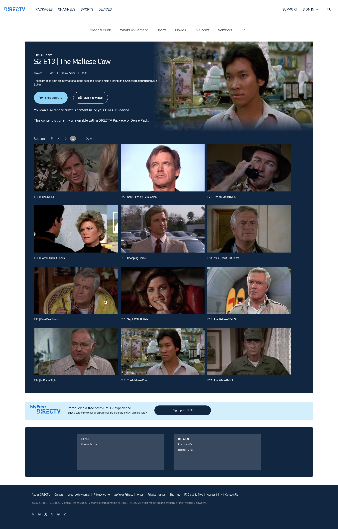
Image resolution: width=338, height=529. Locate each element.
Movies (180, 30)
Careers (58, 494)
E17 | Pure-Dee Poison (47, 319)
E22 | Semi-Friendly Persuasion (139, 197)
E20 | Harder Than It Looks (49, 258)
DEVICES (105, 9)
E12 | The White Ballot (220, 380)
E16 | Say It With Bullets (134, 319)
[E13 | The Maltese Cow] (163, 351)
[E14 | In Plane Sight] (76, 351)
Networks (225, 30)
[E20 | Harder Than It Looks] (76, 229)
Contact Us (231, 494)
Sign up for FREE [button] (182, 410)
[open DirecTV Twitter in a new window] (45, 514)
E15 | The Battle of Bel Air (222, 319)
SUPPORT (289, 9)
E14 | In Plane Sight (45, 380)
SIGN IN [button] (308, 9)
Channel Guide (101, 30)
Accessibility (214, 494)
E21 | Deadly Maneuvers (221, 197)
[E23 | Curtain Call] (76, 167)
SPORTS (87, 9)
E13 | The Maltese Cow (134, 380)
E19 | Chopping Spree (133, 258)
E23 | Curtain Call (44, 197)
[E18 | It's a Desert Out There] (249, 229)
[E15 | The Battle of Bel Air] (249, 290)
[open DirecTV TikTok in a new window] (64, 514)
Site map (174, 494)
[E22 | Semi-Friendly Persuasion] (163, 167)
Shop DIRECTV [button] (53, 98)
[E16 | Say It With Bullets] (163, 290)
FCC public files (193, 494)
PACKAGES (44, 9)
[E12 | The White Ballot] (249, 351)
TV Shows (201, 30)
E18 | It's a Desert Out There (223, 258)
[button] (329, 9)
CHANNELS (66, 9)
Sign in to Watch (92, 98)
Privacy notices (156, 494)
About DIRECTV (41, 494)
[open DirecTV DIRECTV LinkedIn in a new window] (33, 514)
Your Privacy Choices (130, 494)
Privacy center (101, 494)
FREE (244, 30)
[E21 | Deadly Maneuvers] (249, 167)
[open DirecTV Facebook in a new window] (39, 514)
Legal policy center (78, 494)
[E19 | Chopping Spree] (163, 229)
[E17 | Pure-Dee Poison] (76, 290)
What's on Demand (134, 30)
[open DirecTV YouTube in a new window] (58, 514)
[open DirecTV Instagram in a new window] (52, 514)
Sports (162, 30)
